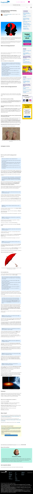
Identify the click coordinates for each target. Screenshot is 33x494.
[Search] (26, 7)
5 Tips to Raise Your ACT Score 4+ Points (27, 44)
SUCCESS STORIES (10, 474)
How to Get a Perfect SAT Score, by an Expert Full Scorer (27, 57)
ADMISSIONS (17, 480)
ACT (16, 473)
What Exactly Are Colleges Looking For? (27, 24)
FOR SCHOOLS (10, 478)
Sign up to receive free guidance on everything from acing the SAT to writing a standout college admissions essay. (27, 111)
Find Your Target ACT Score (27, 79)
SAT (15, 472)
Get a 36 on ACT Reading (26, 92)
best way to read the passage (11, 419)
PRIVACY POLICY (22, 474)
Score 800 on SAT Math (26, 60)
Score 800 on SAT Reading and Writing (27, 62)
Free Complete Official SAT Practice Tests (27, 53)
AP (15, 475)
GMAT (16, 478)
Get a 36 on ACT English (26, 88)
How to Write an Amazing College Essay (26, 19)
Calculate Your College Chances (26, 29)
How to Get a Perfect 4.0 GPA (27, 16)
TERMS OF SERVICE (23, 472)
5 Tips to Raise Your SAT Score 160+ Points (27, 41)
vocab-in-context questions (15, 416)
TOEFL (16, 479)
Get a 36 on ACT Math (27, 89)
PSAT (16, 474)
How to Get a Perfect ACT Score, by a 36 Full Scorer (27, 85)
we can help (18, 422)
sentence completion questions (6, 416)
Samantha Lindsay (9, 14)
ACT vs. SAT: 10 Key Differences (26, 26)
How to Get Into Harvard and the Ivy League (26, 13)
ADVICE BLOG (10, 476)
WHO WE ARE (10, 472)
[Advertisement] (11, 19)
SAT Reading (5, 15)
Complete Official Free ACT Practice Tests (26, 82)
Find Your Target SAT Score (27, 51)
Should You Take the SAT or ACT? (27, 22)
